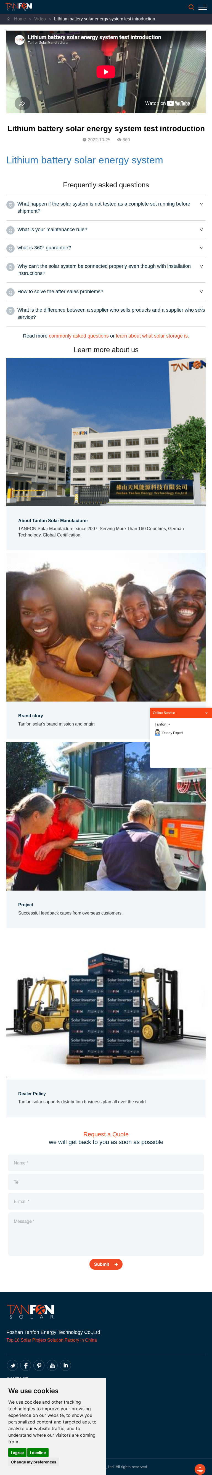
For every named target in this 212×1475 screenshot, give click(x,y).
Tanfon (160, 724)
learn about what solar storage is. (152, 336)
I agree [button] (17, 1452)
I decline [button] (38, 1452)
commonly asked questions (79, 336)
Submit (102, 1264)
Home (19, 19)
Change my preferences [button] (33, 1462)
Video (40, 19)
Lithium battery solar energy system (84, 160)
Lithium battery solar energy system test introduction (104, 19)
